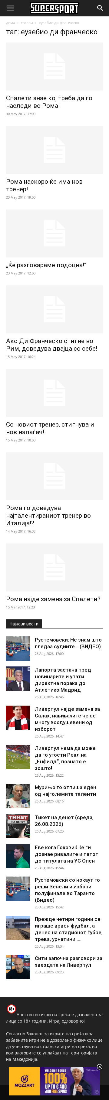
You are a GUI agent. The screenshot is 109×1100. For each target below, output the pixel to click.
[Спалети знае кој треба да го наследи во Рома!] (54, 66)
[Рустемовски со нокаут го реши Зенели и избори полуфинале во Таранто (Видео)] (18, 889)
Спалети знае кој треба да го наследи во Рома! (49, 101)
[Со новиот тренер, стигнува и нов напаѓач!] (54, 393)
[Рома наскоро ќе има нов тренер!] (54, 150)
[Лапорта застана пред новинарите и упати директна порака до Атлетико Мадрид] (18, 678)
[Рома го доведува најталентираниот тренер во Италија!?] (54, 476)
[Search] (100, 8)
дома (10, 22)
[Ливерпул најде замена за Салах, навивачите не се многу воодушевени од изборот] (18, 718)
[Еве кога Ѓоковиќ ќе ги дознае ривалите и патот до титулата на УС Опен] (18, 856)
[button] (10, 8)
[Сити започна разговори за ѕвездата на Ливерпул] (18, 967)
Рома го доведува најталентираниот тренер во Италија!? (48, 515)
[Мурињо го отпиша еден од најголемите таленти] (18, 796)
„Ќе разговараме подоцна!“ (46, 265)
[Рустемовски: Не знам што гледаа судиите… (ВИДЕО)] (18, 648)
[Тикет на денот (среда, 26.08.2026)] (18, 826)
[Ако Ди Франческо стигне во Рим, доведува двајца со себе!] (54, 309)
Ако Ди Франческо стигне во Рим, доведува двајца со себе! (51, 344)
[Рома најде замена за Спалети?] (54, 567)
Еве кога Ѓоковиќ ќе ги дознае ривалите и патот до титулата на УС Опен (66, 854)
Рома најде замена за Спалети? (53, 599)
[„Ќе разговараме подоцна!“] (54, 233)
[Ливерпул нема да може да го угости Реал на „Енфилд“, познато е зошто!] (18, 757)
